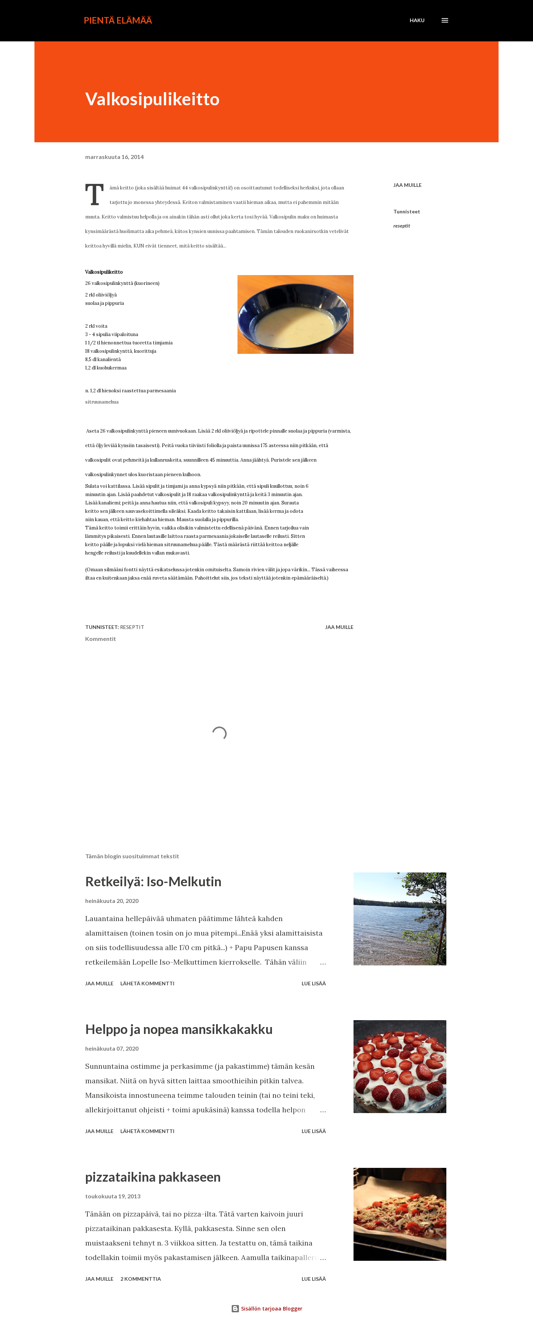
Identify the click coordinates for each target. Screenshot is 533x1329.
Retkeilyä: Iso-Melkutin (153, 881)
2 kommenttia (140, 1279)
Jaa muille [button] (407, 185)
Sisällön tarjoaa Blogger (271, 1308)
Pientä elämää (118, 20)
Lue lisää (314, 983)
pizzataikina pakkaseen (153, 1177)
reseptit (401, 225)
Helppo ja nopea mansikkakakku (179, 1029)
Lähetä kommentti (147, 983)
